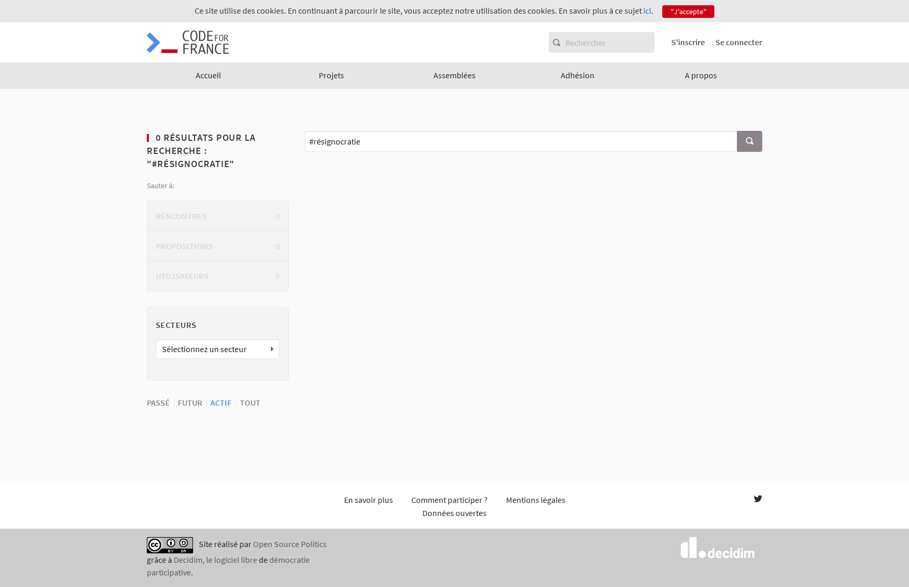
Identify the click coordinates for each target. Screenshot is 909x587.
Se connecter (738, 42)
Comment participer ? (449, 500)
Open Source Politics (290, 544)
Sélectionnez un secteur (204, 349)
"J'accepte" (688, 11)
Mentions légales (535, 500)
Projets (331, 75)
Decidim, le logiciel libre (215, 559)
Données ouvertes (454, 513)
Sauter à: (160, 185)
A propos (701, 75)
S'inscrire (688, 42)
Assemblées (454, 75)
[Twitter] (758, 500)
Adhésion (577, 75)
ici (647, 10)
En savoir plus (368, 500)
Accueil (208, 75)
